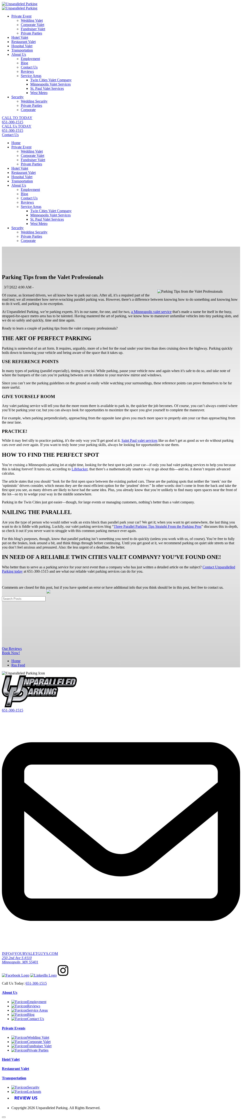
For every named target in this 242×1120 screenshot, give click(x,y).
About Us (18, 54)
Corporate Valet (32, 25)
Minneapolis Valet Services (50, 84)
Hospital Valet (21, 46)
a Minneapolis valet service (151, 312)
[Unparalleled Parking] (19, 4)
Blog (24, 63)
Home (16, 143)
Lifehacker (79, 469)
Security (17, 97)
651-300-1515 (12, 710)
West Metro (39, 93)
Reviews (27, 71)
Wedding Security (34, 101)
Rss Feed (18, 665)
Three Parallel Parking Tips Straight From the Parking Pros (157, 526)
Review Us (25, 1098)
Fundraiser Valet (33, 29)
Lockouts (34, 1092)
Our (12, 649)
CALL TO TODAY (17, 120)
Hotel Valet (19, 37)
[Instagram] (63, 975)
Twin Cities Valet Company (51, 80)
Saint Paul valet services (139, 440)
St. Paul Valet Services (47, 88)
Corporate (28, 110)
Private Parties (31, 33)
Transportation (22, 50)
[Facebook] (15, 975)
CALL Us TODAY (16, 128)
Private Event (21, 16)
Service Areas (31, 76)
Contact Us (29, 67)
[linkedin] (43, 975)
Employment (30, 59)
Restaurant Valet (23, 42)
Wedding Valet (32, 20)
